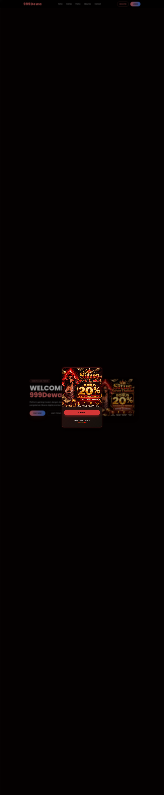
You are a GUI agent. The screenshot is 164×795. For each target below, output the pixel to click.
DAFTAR (82, 412)
